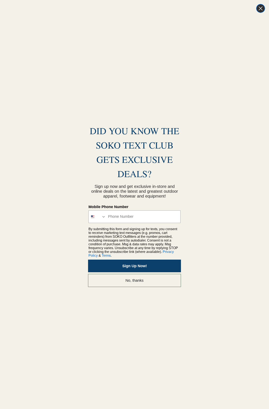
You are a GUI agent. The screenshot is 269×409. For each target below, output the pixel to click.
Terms (106, 255)
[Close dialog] (260, 8)
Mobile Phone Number (108, 207)
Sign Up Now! (134, 266)
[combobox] (97, 217)
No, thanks (134, 280)
